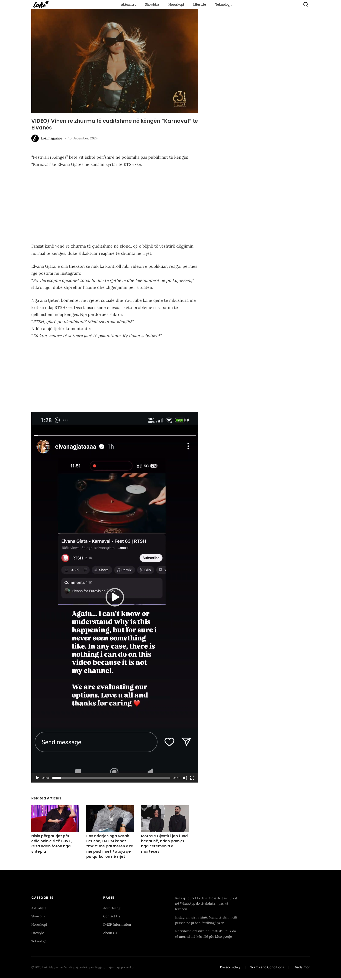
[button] (115, 597)
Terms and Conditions (267, 967)
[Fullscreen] (192, 778)
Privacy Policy (230, 967)
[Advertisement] (114, 206)
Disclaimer (302, 967)
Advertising (111, 908)
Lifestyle (199, 4)
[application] (114, 597)
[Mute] (185, 778)
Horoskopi (176, 4)
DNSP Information (117, 924)
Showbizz (152, 4)
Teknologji (223, 4)
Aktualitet (128, 4)
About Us (110, 933)
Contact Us (111, 916)
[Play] (37, 778)
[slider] (111, 778)
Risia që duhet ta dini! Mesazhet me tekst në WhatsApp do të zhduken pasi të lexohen (206, 903)
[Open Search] (306, 4)
